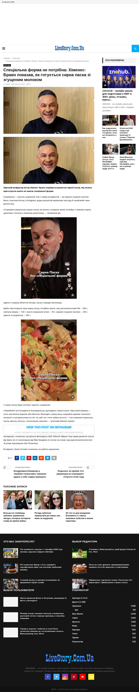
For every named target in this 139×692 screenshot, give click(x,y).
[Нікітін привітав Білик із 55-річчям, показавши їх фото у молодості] (10, 602)
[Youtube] (83, 677)
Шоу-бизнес (77, 614)
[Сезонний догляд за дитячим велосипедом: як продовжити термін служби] (10, 584)
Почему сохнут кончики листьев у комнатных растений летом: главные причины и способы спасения (42, 615)
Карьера (76, 630)
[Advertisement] (69, 24)
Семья (75, 618)
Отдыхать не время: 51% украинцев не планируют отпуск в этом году (70, 474)
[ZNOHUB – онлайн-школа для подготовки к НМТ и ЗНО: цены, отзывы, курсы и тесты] (119, 77)
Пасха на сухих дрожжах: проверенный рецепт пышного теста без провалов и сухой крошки (109, 566)
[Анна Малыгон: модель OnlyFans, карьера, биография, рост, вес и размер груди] (128, 149)
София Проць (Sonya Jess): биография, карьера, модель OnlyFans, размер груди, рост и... (109, 163)
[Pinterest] (74, 677)
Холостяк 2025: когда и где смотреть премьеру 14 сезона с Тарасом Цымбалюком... (127, 134)
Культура (7, 65)
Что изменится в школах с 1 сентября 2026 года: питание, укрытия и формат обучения (41, 550)
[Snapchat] (91, 677)
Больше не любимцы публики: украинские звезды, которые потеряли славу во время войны (16, 517)
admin (8, 84)
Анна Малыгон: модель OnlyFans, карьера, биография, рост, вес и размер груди (127, 163)
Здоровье (76, 606)
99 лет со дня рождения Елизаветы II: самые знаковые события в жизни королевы (79, 517)
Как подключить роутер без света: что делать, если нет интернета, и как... (109, 132)
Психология (77, 642)
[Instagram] (65, 677)
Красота (76, 622)
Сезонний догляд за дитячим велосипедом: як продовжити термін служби (40, 581)
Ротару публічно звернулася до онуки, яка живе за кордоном (47, 516)
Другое (75, 602)
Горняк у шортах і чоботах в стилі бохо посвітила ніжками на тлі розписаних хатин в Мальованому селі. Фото (41, 631)
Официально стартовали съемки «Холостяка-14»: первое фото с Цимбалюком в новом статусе (111, 581)
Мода (74, 626)
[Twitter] (56, 677)
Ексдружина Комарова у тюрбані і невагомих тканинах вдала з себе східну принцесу (30, 474)
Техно (75, 634)
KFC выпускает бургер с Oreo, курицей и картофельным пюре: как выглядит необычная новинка (40, 567)
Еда (76, 610)
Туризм (75, 637)
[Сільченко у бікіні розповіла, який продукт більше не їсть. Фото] (79, 553)
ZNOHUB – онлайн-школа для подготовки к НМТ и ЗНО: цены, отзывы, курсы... (117, 95)
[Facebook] (48, 677)
